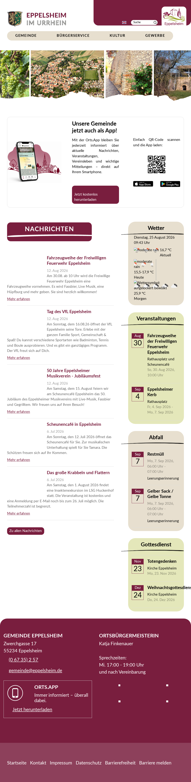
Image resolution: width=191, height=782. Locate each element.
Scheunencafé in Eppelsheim (74, 424)
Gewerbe (155, 36)
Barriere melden (155, 763)
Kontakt (38, 763)
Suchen (155, 22)
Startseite (16, 763)
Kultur (117, 36)
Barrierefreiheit (120, 763)
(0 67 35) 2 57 (23, 660)
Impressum (61, 763)
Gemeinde (26, 36)
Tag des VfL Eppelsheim (69, 312)
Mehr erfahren (18, 299)
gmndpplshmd (34, 670)
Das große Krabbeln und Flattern (78, 473)
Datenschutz (88, 763)
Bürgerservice (73, 36)
